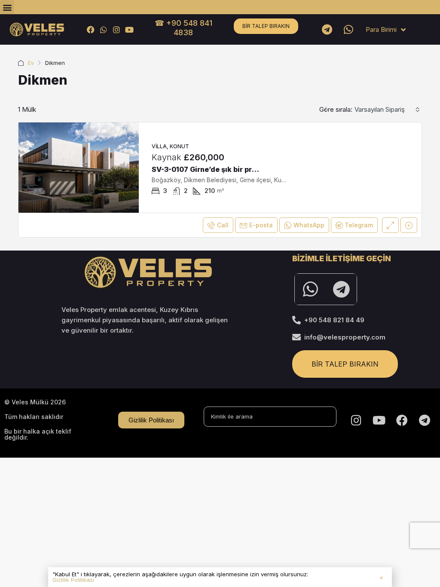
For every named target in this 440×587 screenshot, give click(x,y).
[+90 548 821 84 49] (296, 320)
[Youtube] (129, 29)
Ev (31, 62)
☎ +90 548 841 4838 (183, 27)
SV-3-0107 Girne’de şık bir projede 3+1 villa (227, 169)
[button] (7, 7)
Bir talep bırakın (266, 26)
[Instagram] (116, 29)
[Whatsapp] (348, 29)
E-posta (261, 225)
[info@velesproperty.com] (296, 337)
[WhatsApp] (103, 29)
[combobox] (387, 110)
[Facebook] (90, 29)
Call (223, 225)
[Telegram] (327, 29)
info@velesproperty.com (344, 337)
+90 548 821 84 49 (334, 320)
